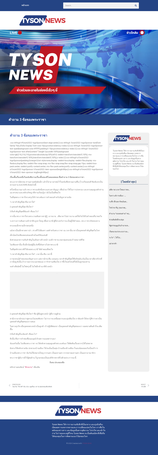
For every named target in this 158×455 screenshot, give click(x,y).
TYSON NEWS (87, 443)
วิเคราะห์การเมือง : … (117, 196)
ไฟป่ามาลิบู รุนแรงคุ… (118, 207)
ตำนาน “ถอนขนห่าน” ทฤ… (119, 213)
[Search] (136, 5)
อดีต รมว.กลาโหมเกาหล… (119, 189)
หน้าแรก (25, 5)
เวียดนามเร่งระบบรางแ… (119, 231)
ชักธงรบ (28, 367)
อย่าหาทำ (113, 243)
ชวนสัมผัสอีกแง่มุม (116, 219)
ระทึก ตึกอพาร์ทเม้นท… (118, 201)
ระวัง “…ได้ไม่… (115, 237)
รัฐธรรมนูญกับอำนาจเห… (119, 225)
